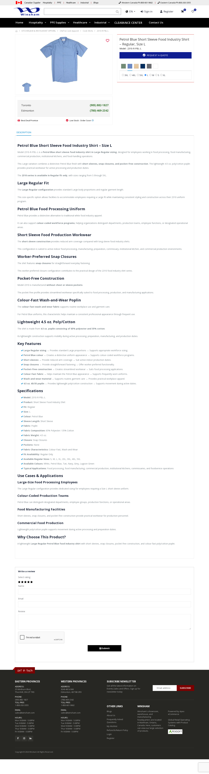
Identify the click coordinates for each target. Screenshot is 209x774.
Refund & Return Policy (117, 730)
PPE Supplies (58, 22)
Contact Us (156, 22)
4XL (134, 75)
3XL (126, 75)
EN (130, 11)
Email (20, 598)
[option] (63, 60)
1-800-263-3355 (22, 705)
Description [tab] (24, 132)
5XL (141, 75)
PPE (59, 3)
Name (21, 585)
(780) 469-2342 (67, 699)
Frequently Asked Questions (115, 720)
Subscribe (185, 688)
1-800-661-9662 (68, 705)
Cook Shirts (88, 31)
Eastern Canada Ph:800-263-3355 (175, 2)
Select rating (24, 577)
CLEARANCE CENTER (128, 23)
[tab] (123, 66)
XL (164, 75)
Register (110, 738)
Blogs (96, 3)
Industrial (84, 3)
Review (21, 611)
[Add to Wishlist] (107, 41)
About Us (111, 715)
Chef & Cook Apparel (69, 31)
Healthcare (71, 3)
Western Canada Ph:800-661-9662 (137, 2)
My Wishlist (112, 726)
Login (109, 734)
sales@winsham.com (25, 712)
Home (19, 22)
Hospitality (36, 22)
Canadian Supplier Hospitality (38, 3)
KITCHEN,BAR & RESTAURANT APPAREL (39, 31)
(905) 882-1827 (21, 699)
